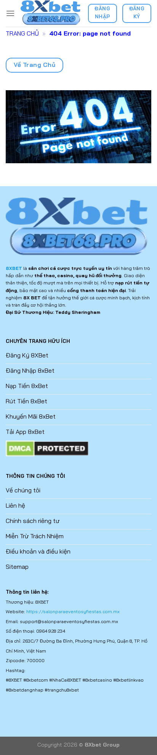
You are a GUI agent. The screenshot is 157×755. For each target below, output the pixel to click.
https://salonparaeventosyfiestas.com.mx (73, 611)
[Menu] (10, 13)
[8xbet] (51, 13)
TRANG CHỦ (22, 33)
